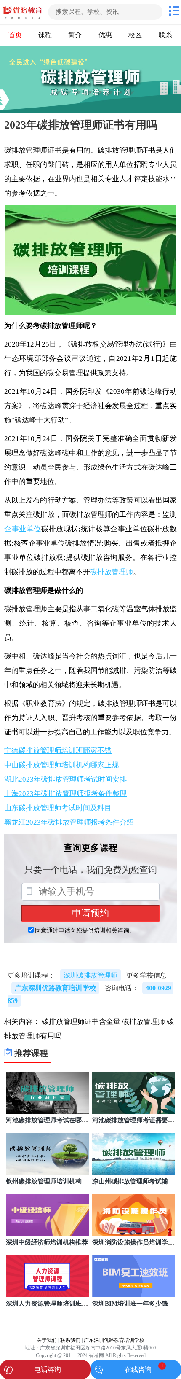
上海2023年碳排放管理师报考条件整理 (65, 794)
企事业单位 (22, 529)
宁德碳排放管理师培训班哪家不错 (58, 751)
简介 (75, 34)
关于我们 (47, 1340)
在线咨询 (138, 1369)
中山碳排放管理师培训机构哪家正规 (61, 765)
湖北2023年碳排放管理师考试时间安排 (65, 779)
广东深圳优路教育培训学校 (114, 1340)
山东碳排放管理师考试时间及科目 (58, 808)
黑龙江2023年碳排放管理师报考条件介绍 (69, 822)
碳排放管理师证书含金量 (81, 1022)
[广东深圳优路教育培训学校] (23, 12)
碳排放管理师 (111, 572)
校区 (135, 34)
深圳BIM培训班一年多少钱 (130, 1303)
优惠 (105, 34)
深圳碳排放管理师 (90, 975)
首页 (15, 34)
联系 (165, 34)
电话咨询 (47, 1369)
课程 (45, 34)
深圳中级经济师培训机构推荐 (47, 1242)
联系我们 (70, 1340)
